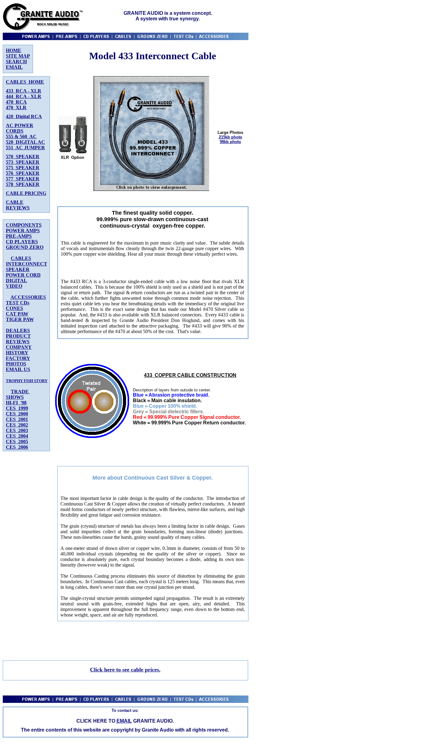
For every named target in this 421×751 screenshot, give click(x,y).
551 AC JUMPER (25, 147)
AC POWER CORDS (19, 128)
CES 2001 (17, 419)
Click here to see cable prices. (125, 669)
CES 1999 (17, 408)
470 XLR (16, 107)
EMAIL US (18, 369)
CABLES (21, 258)
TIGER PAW (20, 319)
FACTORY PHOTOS (18, 361)
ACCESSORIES (28, 297)
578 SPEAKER (22, 184)
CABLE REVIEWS (18, 205)
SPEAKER (18, 269)
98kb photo (230, 141)
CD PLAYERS (22, 241)
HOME (13, 50)
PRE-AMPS (19, 236)
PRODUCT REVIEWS (18, 338)
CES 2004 (17, 436)
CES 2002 (17, 424)
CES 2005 (17, 441)
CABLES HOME (25, 82)
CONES (14, 308)
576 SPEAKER (22, 173)
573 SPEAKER (22, 162)
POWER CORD (23, 275)
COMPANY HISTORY (19, 350)
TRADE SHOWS (18, 394)
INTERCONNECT (26, 263)
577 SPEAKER (22, 178)
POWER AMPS (23, 230)
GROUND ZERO (24, 247)
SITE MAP (18, 56)
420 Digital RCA (24, 116)
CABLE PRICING (26, 193)
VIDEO (14, 286)
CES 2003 (17, 430)
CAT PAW (17, 313)
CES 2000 (17, 413)
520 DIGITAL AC (25, 142)
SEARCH (16, 61)
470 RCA (16, 102)
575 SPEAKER (22, 167)
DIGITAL (16, 280)
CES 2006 (17, 447)
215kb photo (230, 137)
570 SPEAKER (22, 156)
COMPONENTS (24, 225)
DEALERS (18, 330)
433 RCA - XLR (23, 90)
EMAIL (14, 67)
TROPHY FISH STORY (26, 380)
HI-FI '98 (16, 402)
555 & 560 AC (21, 136)
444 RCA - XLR (23, 96)
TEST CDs (17, 302)
